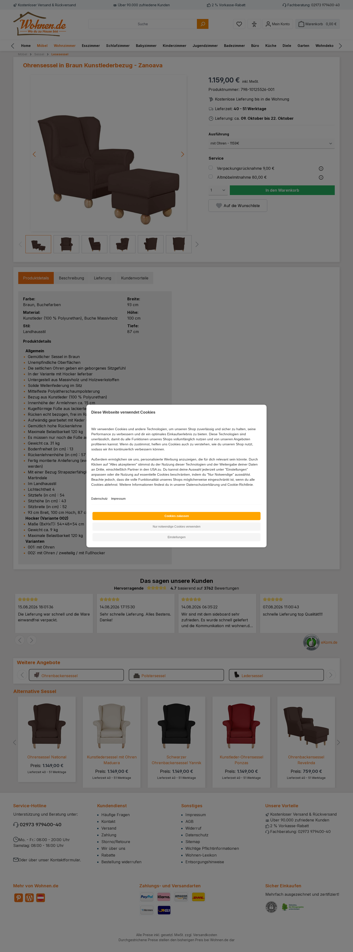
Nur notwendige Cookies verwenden (177, 526)
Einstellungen (177, 537)
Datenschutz (99, 498)
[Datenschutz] (91, 490)
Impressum (118, 498)
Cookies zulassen (176, 516)
